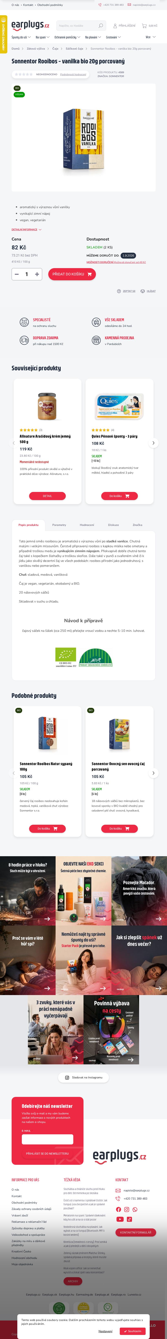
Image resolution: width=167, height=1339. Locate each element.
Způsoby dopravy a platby (28, 1228)
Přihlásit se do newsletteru (47, 1153)
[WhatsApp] (135, 1209)
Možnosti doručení (116, 262)
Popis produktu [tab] (28, 525)
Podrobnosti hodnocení (73, 74)
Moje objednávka (22, 1264)
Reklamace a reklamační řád (29, 1222)
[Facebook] (118, 1209)
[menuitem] (22, 37)
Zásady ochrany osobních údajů (31, 1209)
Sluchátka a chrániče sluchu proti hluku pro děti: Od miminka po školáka (84, 1191)
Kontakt (28, 5)
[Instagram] (127, 1209)
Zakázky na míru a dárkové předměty (28, 1243)
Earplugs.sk (49, 1295)
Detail (47, 496)
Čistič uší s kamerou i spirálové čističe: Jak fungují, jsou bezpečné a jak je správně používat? (85, 1204)
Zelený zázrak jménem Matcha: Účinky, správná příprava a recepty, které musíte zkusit (85, 1257)
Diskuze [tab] (113, 525)
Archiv (73, 1281)
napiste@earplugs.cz (136, 1190)
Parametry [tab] (59, 525)
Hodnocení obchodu (24, 1258)
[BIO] (48, 733)
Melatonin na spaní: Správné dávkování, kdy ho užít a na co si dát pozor (85, 1217)
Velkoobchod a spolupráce (28, 1235)
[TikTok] (129, 1218)
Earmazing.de (84, 1295)
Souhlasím (134, 1331)
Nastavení (105, 1331)
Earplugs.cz (33, 1295)
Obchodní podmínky (50, 5)
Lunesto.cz (134, 1295)
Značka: (111, 76)
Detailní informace (24, 229)
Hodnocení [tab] (87, 525)
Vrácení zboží (20, 1215)
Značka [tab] (137, 525)
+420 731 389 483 (135, 1199)
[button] (153, 443)
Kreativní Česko (21, 1251)
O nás (15, 5)
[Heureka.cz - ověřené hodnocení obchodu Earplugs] (83, 1308)
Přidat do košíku (68, 274)
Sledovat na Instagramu (87, 1077)
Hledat (101, 25)
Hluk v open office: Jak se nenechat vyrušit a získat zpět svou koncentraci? (84, 1270)
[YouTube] (120, 1218)
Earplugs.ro (118, 1295)
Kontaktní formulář (135, 1232)
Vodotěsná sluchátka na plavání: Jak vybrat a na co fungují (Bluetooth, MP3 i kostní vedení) (84, 1230)
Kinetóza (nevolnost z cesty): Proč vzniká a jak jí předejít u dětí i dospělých (85, 1244)
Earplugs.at (102, 1295)
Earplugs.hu (66, 1295)
